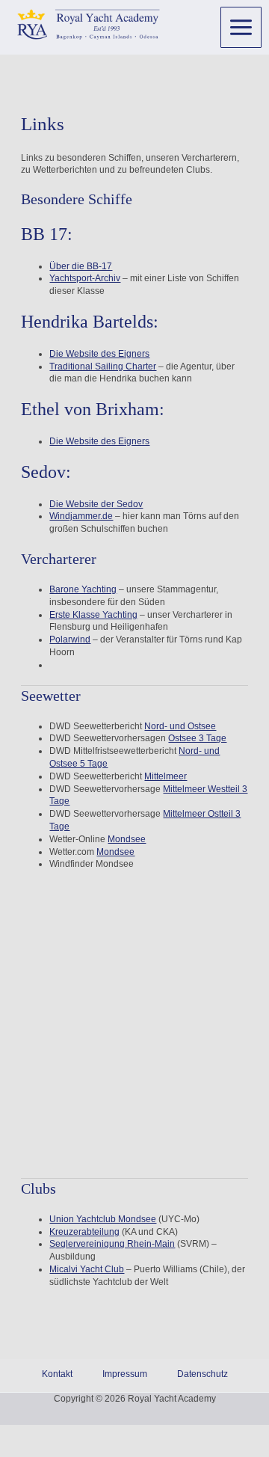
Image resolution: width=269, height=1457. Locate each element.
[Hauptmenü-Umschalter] (241, 27)
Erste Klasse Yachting (93, 615)
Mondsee (127, 839)
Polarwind (69, 639)
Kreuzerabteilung (84, 1232)
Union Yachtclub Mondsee (102, 1219)
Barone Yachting (83, 589)
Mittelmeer (165, 776)
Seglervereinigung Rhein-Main (112, 1244)
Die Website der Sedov (96, 504)
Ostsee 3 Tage (197, 738)
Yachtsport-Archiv (84, 278)
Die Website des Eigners (99, 354)
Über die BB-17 (80, 266)
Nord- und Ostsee (180, 726)
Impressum (124, 1374)
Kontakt (57, 1374)
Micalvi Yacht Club (86, 1269)
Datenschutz (202, 1374)
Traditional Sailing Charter (102, 366)
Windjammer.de (81, 516)
